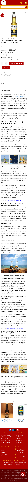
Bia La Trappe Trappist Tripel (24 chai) (7, 421)
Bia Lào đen (21, 420)
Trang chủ (4, 38)
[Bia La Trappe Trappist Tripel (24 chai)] (7, 410)
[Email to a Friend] (7, 75)
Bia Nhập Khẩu (11, 38)
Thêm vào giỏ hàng (16, 63)
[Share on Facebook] (2, 75)
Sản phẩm (3, 456)
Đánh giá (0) (4, 86)
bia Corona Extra (20, 96)
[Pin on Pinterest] (9, 75)
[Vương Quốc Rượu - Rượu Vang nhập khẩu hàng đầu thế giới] (9, 2)
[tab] (14, 83)
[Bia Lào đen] (21, 410)
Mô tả (2, 83)
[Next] (27, 415)
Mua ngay (6, 67)
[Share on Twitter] (5, 75)
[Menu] (21, 3)
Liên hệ (3, 450)
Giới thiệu (3, 449)
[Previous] (1, 415)
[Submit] (26, 7)
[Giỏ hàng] (26, 3)
